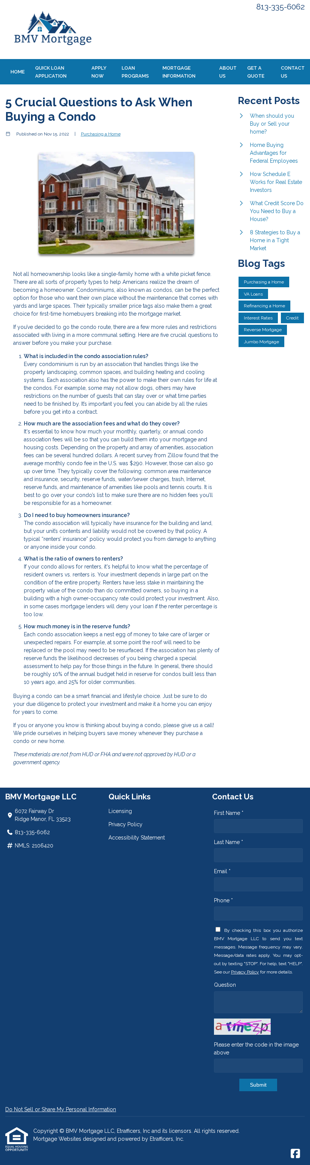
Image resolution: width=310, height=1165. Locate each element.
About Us (228, 72)
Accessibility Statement (136, 838)
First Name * (228, 813)
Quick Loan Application (51, 72)
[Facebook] (295, 1154)
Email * (222, 871)
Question (225, 985)
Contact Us (293, 72)
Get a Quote (255, 72)
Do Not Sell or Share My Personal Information (60, 1109)
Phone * (223, 900)
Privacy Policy (125, 824)
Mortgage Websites (58, 1139)
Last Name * (228, 842)
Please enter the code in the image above (256, 1049)
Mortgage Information (179, 72)
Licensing (120, 811)
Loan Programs (135, 72)
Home (18, 72)
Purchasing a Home (101, 134)
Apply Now (99, 72)
